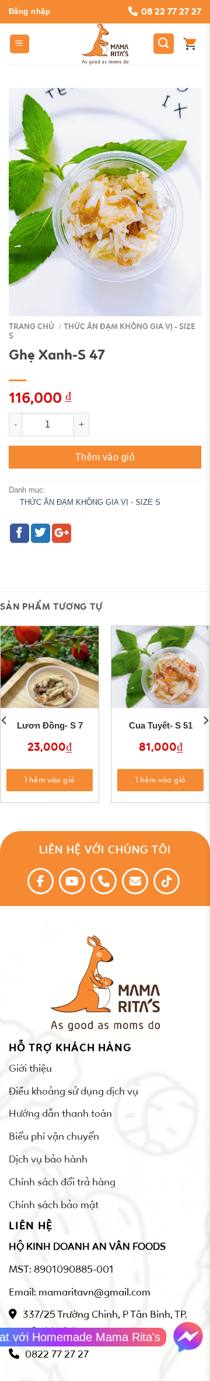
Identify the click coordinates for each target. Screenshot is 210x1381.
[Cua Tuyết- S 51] (160, 675)
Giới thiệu (30, 1068)
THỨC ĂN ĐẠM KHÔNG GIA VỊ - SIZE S (102, 331)
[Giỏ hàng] (189, 44)
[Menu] (19, 44)
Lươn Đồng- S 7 (50, 725)
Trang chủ (31, 326)
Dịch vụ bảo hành (48, 1159)
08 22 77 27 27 (171, 11)
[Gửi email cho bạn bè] (61, 533)
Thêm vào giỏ (105, 457)
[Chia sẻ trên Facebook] (19, 533)
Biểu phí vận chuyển (54, 1136)
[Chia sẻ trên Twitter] (40, 533)
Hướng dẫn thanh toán (60, 1113)
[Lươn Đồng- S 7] (50, 675)
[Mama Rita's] (105, 43)
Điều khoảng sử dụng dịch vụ (73, 1091)
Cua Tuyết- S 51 (160, 725)
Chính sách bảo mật (54, 1204)
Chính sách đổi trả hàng (62, 1181)
